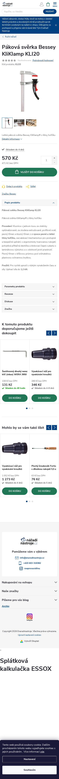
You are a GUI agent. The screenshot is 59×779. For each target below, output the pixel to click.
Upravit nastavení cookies (29, 635)
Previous (48, 333)
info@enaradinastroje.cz (32, 557)
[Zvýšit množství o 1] (54, 158)
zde (42, 751)
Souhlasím (30, 770)
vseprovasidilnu (32, 568)
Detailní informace (11, 139)
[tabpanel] (15, 371)
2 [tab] (29, 408)
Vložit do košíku (32, 172)
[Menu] (55, 4)
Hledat (50, 11)
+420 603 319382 (32, 563)
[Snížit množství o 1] (54, 162)
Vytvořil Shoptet (31, 641)
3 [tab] (32, 408)
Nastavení (29, 759)
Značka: (9, 194)
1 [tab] (27, 408)
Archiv (5, 606)
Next (54, 333)
